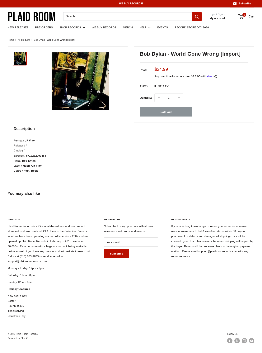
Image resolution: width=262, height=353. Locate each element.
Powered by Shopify (18, 338)
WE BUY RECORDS (104, 27)
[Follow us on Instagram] (244, 340)
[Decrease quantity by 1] (159, 98)
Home (11, 40)
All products (24, 40)
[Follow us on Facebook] (229, 340)
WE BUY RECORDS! (131, 3)
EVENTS (162, 27)
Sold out (166, 111)
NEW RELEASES (18, 27)
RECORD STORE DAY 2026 (192, 27)
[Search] (197, 16)
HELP (142, 27)
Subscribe (245, 3)
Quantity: (146, 97)
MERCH (128, 27)
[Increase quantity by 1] (179, 98)
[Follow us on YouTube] (251, 340)
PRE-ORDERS (44, 27)
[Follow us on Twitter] (237, 340)
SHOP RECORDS (70, 27)
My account (217, 18)
